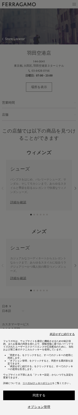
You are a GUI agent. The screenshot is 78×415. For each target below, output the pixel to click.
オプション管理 (39, 407)
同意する (39, 395)
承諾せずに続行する (62, 334)
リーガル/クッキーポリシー (37, 383)
